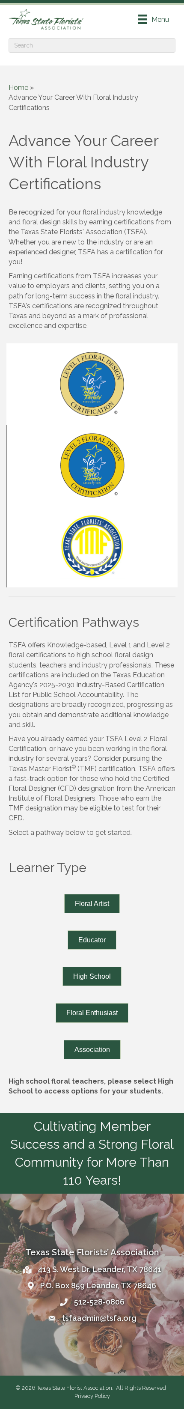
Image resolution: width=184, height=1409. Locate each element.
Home (18, 87)
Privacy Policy (92, 1396)
